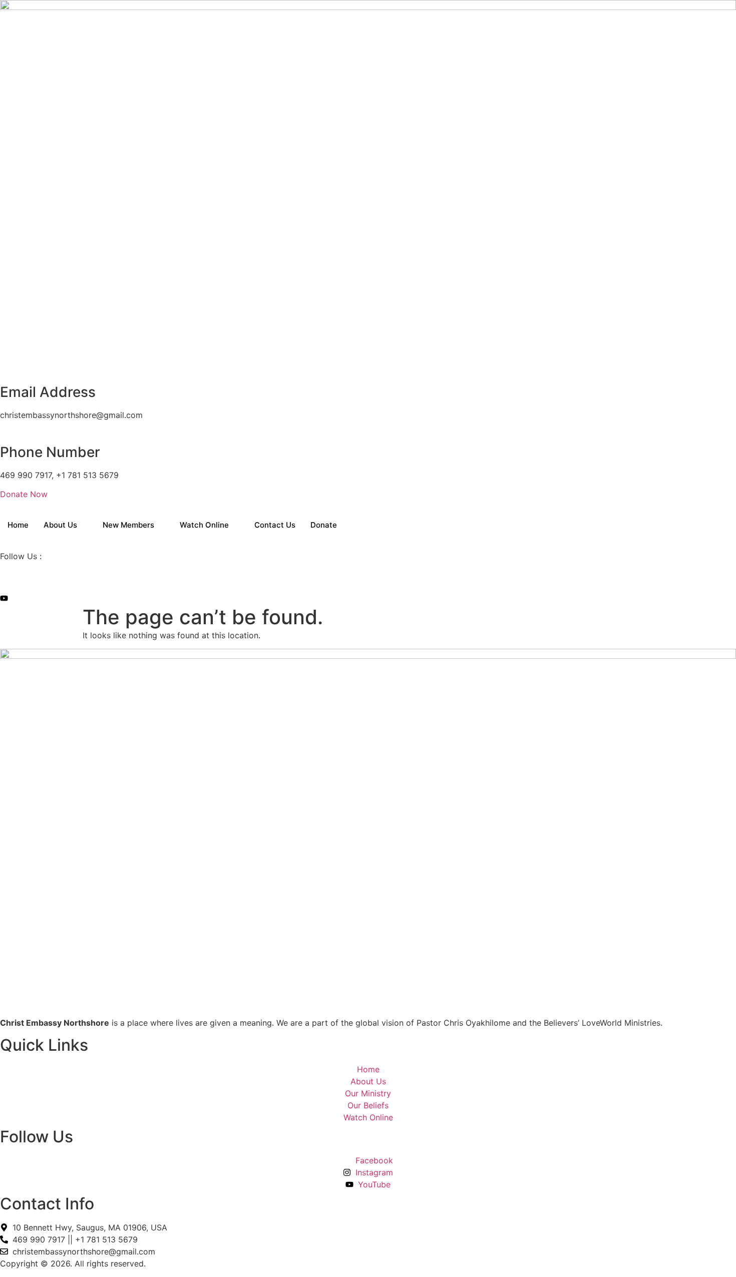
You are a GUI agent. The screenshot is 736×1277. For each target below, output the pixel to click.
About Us (60, 525)
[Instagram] (3, 587)
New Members (128, 525)
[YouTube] (4, 599)
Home (18, 525)
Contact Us (274, 525)
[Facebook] (3, 575)
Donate (323, 525)
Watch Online (204, 525)
